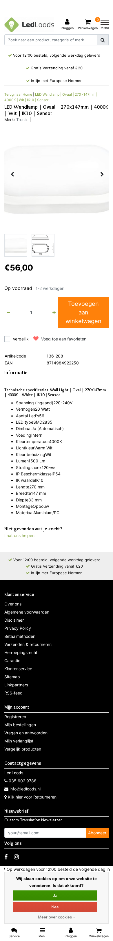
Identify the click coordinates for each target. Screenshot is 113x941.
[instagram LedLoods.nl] (16, 856)
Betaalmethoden (19, 636)
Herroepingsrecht (20, 652)
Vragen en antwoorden (26, 732)
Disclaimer (14, 620)
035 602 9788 (22, 780)
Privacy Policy (17, 628)
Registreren (15, 716)
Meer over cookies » (56, 917)
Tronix (22, 119)
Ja (55, 895)
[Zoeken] (103, 39)
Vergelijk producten (22, 748)
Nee (55, 907)
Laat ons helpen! (20, 535)
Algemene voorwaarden (26, 612)
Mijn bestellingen (20, 724)
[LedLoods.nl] (29, 24)
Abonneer (97, 832)
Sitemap (12, 676)
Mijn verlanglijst (18, 740)
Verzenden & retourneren (28, 644)
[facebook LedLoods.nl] (6, 856)
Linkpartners (16, 684)
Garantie (12, 660)
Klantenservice (18, 668)
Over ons (12, 603)
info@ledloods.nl (25, 788)
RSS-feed (13, 692)
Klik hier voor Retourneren (32, 796)
